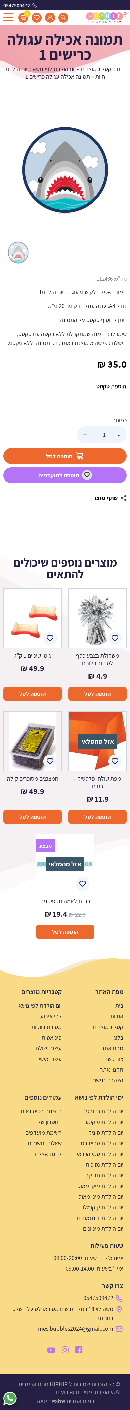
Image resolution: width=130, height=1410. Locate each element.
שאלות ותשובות (45, 1143)
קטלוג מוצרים (96, 69)
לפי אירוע (51, 1016)
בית (121, 69)
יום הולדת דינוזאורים (100, 1218)
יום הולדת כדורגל (103, 1111)
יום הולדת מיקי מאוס (100, 1186)
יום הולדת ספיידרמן (101, 1143)
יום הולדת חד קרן (103, 1175)
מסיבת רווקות (46, 1027)
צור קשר (114, 1059)
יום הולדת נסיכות (104, 1164)
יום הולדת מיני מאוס (100, 1196)
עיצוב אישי (50, 1059)
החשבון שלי (49, 1122)
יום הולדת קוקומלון (102, 1207)
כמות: (120, 420)
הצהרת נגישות (107, 1080)
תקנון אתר (111, 1069)
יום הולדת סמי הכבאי (100, 1154)
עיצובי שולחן (48, 1048)
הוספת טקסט (111, 386)
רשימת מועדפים (43, 1132)
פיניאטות (52, 1037)
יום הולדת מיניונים (103, 1228)
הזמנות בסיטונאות (41, 1111)
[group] (65, 170)
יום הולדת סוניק (105, 1132)
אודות (116, 1016)
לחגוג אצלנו (48, 1154)
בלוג (118, 1037)
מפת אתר (112, 1048)
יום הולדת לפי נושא (54, 69)
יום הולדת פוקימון (103, 1122)
